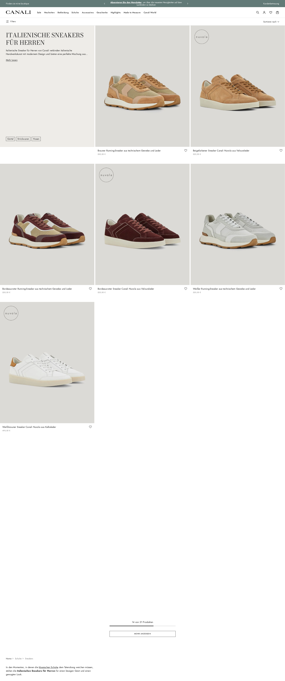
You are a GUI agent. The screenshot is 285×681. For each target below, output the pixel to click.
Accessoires (88, 12)
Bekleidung (63, 12)
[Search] (257, 12)
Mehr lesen (12, 60)
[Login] (264, 12)
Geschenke (102, 12)
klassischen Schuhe (48, 667)
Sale (39, 12)
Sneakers (29, 658)
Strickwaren (23, 139)
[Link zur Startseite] (10, 658)
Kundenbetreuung (271, 3)
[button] (257, 12)
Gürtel (10, 139)
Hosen (36, 139)
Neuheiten (49, 12)
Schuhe (75, 12)
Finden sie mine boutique (17, 3)
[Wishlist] (270, 12)
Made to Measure (132, 12)
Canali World (150, 12)
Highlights (116, 12)
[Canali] (18, 13)
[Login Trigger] (264, 12)
